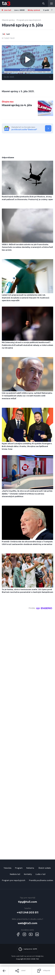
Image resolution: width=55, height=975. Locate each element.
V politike (47, 10)
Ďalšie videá (9, 77)
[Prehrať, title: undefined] (27, 59)
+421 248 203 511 (27, 912)
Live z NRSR (19, 10)
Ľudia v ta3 (40, 874)
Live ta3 (7, 10)
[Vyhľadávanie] (43, 3)
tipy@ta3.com (27, 901)
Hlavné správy (8, 20)
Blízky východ (34, 10)
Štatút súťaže (44, 868)
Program (19, 868)
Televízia (7, 868)
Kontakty (28, 874)
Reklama (30, 868)
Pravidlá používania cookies (41, 880)
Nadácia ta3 (15, 874)
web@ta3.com (27, 923)
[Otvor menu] (51, 3)
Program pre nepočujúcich (28, 20)
